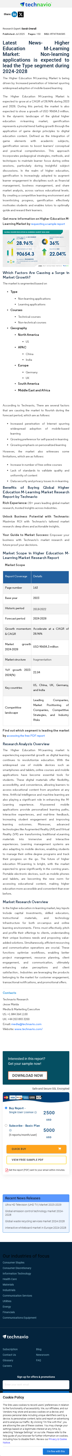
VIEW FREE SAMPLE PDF (27, 1159)
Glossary (8, 1360)
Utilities (7, 1301)
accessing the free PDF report (26, 735)
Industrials (9, 1290)
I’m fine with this (56, 1451)
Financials (9, 1312)
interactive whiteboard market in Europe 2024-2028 (35, 1227)
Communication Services (17, 1295)
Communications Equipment (19, 1317)
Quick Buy (19, 1148)
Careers (7, 1365)
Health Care (10, 1279)
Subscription (10, 1349)
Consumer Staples (13, 1262)
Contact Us (9, 1354)
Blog (40, 1349)
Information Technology (17, 1273)
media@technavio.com (26, 1024)
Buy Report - (21, 1110)
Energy (7, 1306)
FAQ (39, 1360)
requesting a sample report (48, 224)
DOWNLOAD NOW (27, 1075)
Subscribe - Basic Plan (24, 1125)
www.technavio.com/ (29, 1029)
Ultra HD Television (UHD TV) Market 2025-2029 (33, 1204)
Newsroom (43, 1354)
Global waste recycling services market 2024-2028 (35, 1221)
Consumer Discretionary (17, 1268)
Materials (8, 1284)
